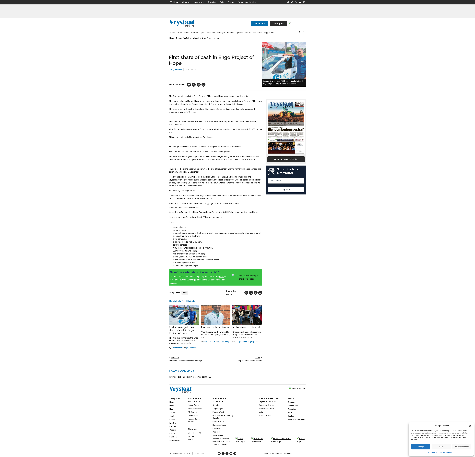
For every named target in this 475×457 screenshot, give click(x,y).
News (178, 38)
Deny (441, 447)
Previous (175, 357)
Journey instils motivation (215, 327)
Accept (421, 447)
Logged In (187, 377)
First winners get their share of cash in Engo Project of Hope (181, 330)
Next (257, 357)
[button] (470, 425)
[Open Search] (303, 32)
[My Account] (299, 32)
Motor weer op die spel (246, 327)
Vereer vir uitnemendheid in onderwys (185, 360)
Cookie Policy (433, 452)
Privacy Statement (446, 452)
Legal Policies (199, 453)
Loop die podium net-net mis (249, 360)
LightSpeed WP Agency (283, 453)
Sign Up (286, 189)
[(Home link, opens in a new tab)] (180, 390)
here (221, 276)
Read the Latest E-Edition (286, 159)
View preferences (462, 447)
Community (259, 23)
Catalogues (278, 23)
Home (171, 38)
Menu (175, 2)
